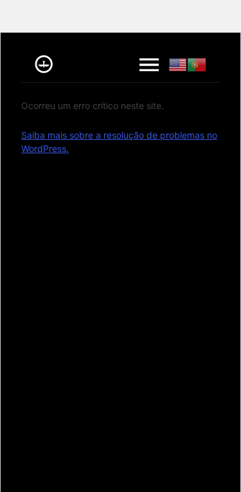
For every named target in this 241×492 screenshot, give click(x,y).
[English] (178, 64)
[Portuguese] (196, 64)
